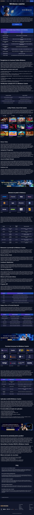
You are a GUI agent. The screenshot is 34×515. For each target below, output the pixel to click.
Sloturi (29, 115)
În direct (12, 115)
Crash (20, 115)
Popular (4, 115)
